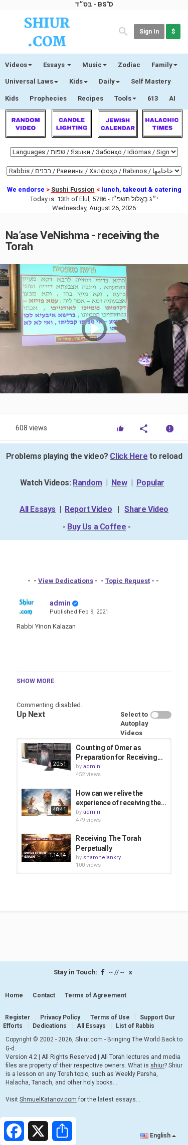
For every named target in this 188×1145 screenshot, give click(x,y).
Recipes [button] (90, 98)
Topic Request (127, 581)
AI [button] (172, 98)
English (160, 1135)
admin (60, 603)
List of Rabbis (135, 1025)
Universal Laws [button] (29, 81)
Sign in (149, 31)
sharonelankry (102, 857)
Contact (44, 995)
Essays (54, 65)
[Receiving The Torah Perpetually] (46, 847)
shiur (157, 1065)
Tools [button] (122, 98)
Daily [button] (107, 81)
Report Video (88, 509)
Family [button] (161, 65)
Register (17, 1017)
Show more (35, 681)
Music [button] (92, 65)
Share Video (146, 509)
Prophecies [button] (48, 98)
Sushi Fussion (73, 189)
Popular (150, 482)
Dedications (50, 1025)
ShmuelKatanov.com (48, 1099)
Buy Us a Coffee (96, 526)
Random (87, 482)
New (119, 482)
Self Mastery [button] (151, 81)
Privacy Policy (60, 1017)
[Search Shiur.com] (123, 31)
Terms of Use (110, 1017)
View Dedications (65, 581)
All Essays (38, 509)
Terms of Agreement (95, 995)
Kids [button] (76, 81)
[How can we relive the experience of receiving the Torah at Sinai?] (46, 802)
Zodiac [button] (129, 65)
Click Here (128, 456)
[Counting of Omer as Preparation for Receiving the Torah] (46, 757)
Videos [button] (16, 65)
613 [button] (152, 98)
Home (14, 995)
